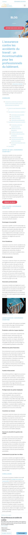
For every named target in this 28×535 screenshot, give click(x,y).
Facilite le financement (17, 132)
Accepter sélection (6, 533)
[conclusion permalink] (1, 474)
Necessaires (4, 527)
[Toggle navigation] (25, 5)
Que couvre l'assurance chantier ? (16, 111)
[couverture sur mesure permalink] (1, 411)
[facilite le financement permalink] (1, 370)
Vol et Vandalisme (15, 116)
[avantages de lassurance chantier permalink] (1, 318)
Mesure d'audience (6, 529)
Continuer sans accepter (6, 515)
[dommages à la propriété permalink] (1, 222)
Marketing (4, 530)
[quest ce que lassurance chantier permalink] (1, 150)
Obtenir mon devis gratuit (14, 28)
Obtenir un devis (9, 202)
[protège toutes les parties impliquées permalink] (1, 390)
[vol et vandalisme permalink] (1, 241)
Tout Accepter (21, 533)
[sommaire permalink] (1, 98)
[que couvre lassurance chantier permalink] (1, 206)
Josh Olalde (10, 314)
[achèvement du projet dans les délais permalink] (1, 454)
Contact (4, 1)
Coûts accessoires (16, 118)
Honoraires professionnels (18, 120)
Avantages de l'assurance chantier (16, 122)
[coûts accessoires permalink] (1, 257)
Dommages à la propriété (17, 114)
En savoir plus (5, 525)
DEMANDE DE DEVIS (20, 1)
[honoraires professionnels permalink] (1, 282)
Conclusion (11, 146)
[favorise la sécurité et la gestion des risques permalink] (1, 432)
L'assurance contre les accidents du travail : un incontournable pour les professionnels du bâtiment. (14, 103)
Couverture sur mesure (17, 137)
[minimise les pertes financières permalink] (1, 347)
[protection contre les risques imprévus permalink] (1, 330)
